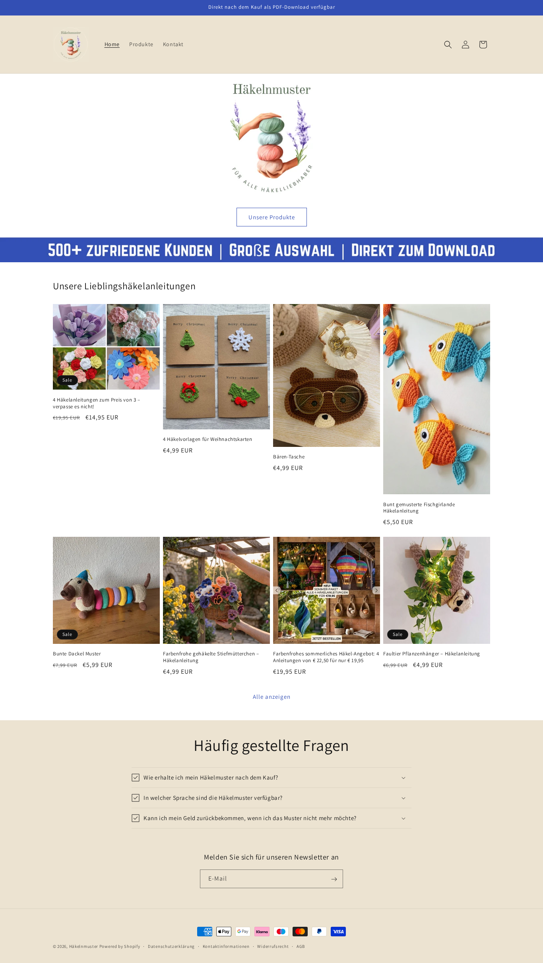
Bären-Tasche (288, 457)
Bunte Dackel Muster (77, 654)
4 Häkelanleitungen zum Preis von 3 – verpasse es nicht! (96, 403)
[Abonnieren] (334, 879)
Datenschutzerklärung (171, 946)
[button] (448, 44)
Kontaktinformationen (226, 946)
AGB (301, 946)
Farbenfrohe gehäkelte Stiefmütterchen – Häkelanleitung (211, 657)
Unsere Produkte (271, 217)
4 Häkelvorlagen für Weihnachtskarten (207, 439)
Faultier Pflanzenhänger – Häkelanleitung (431, 654)
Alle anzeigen (272, 696)
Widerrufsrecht (273, 946)
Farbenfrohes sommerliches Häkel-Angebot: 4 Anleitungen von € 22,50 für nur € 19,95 (326, 657)
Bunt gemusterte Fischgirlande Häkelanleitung (419, 508)
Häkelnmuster (83, 946)
